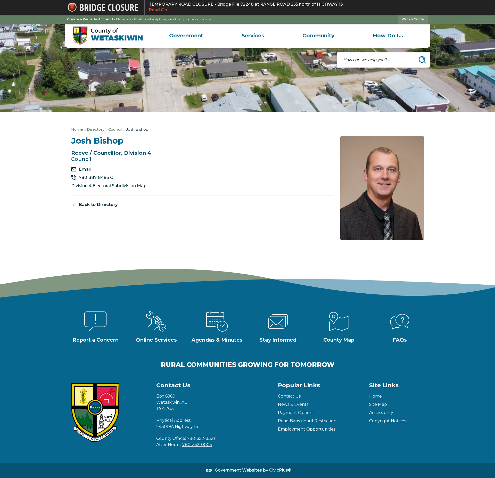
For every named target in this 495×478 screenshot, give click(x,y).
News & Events (293, 404)
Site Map (378, 404)
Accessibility (381, 412)
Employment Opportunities (306, 429)
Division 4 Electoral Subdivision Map (108, 185)
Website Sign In (413, 19)
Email (85, 169)
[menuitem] (186, 35)
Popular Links (299, 385)
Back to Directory (98, 204)
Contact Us (289, 396)
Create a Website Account (90, 19)
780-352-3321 (201, 438)
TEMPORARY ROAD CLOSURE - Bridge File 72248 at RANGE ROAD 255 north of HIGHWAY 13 (246, 7)
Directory (95, 129)
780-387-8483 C (96, 177)
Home (77, 129)
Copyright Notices (387, 420)
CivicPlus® (280, 470)
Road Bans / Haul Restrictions (308, 420)
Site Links (384, 385)
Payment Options (296, 412)
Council (115, 129)
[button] (422, 60)
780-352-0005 (197, 444)
